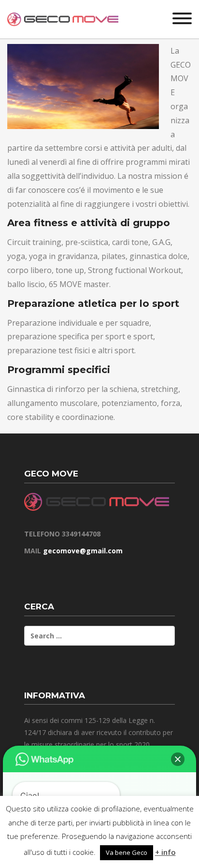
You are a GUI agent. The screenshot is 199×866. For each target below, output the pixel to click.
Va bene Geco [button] (126, 852)
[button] (178, 759)
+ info (165, 852)
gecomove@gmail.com (83, 550)
